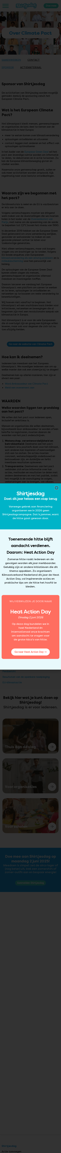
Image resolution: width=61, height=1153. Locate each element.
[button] (56, 488)
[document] (30, 576)
